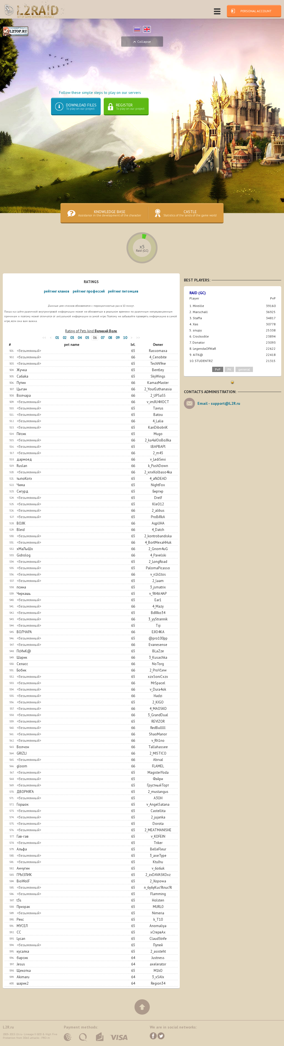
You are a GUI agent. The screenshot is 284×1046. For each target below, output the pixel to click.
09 (118, 337)
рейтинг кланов (56, 291)
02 (65, 337)
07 (103, 337)
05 (87, 337)
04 (80, 337)
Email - (218, 403)
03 (72, 337)
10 (125, 337)
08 (110, 337)
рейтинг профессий (89, 291)
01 (57, 337)
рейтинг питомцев (123, 291)
